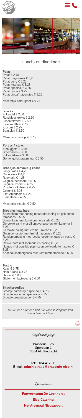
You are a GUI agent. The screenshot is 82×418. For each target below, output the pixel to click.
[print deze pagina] (77, 325)
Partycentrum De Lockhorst (43, 393)
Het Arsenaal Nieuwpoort (43, 405)
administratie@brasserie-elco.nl (49, 366)
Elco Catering (43, 399)
